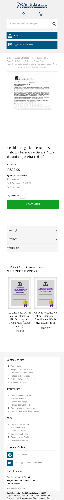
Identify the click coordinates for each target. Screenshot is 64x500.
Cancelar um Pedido (19, 434)
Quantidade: (13, 195)
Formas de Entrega (19, 402)
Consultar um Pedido (20, 424)
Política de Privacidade (20, 376)
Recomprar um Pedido (20, 437)
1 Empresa (15, 187)
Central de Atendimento (21, 395)
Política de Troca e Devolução (23, 379)
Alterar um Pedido (18, 431)
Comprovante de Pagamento (23, 408)
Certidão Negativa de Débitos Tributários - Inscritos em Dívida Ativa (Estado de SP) (45, 318)
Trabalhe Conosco (19, 382)
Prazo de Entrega (18, 398)
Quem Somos (16, 366)
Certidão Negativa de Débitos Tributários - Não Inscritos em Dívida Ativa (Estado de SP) (20, 319)
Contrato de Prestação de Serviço (25, 411)
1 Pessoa (14, 179)
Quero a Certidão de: (17, 175)
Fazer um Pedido (18, 428)
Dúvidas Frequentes (19, 440)
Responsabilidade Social (21, 369)
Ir (54, 24)
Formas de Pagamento (20, 405)
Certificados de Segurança (22, 373)
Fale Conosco (21, 455)
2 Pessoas (20, 183)
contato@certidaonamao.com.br (28, 463)
